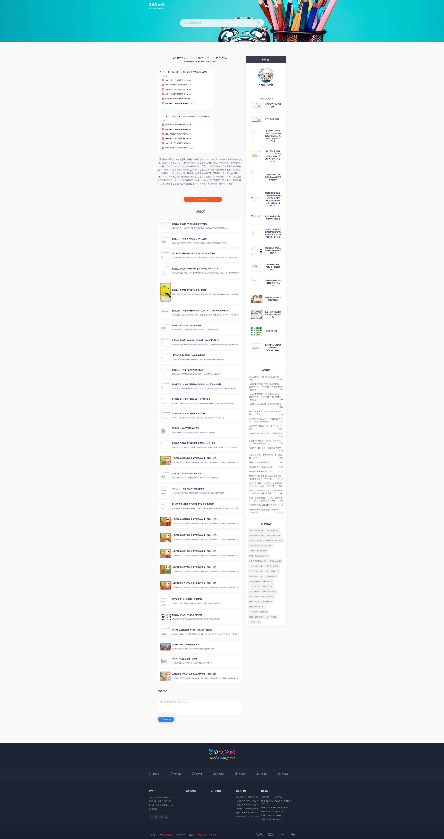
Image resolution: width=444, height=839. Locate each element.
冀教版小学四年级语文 (256, 617)
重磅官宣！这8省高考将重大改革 (262, 505)
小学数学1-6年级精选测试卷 (257, 551)
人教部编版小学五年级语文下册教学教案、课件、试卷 (194, 583)
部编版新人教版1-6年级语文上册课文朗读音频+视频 (193, 443)
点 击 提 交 (166, 719)
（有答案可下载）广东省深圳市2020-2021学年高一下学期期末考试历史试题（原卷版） (265, 397)
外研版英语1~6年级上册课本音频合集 (260, 581)
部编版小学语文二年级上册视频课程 (187, 615)
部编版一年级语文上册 (256, 535)
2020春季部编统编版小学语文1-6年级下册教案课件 (193, 253)
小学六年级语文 (272, 617)
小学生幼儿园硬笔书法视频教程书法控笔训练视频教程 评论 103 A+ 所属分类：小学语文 (273, 233)
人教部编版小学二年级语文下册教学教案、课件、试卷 (194, 535)
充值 (293, 6)
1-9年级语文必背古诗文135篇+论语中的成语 (273, 283)
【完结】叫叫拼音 (271, 331)
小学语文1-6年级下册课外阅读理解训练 (188, 489)
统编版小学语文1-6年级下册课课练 (186, 325)
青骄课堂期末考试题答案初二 (261, 462)
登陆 (276, 6)
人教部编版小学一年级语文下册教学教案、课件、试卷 (194, 551)
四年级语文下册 (267, 586)
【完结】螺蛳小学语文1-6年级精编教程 (188, 355)
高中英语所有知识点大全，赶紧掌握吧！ (265, 433)
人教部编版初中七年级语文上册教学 (260, 546)
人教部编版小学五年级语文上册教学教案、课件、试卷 (194, 674)
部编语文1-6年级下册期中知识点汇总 (187, 370)
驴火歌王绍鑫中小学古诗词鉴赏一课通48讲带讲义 (273, 267)
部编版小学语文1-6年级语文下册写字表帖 (189, 224)
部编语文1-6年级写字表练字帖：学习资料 (189, 239)
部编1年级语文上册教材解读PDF (185, 644)
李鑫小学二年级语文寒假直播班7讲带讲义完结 (273, 314)
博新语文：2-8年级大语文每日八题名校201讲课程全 (273, 250)
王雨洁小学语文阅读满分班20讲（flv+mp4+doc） (273, 347)
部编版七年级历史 (275, 561)
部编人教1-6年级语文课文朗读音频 (186, 473)
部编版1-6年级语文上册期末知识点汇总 (188, 413)
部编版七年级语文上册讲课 (274, 540)
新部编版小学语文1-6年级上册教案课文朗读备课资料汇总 (196, 340)
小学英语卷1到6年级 (271, 566)
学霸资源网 (167, 835)
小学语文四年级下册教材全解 (258, 612)
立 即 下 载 (203, 199)
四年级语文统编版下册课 (257, 607)
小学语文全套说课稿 (272, 119)
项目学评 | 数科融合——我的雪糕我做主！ (266, 448)
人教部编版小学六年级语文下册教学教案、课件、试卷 (194, 458)
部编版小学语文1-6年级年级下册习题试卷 (189, 290)
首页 (267, 6)
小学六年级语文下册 (255, 571)
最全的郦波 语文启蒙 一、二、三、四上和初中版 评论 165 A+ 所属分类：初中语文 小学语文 (273, 156)
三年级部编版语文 (272, 530)
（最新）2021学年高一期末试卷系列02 (265, 404)
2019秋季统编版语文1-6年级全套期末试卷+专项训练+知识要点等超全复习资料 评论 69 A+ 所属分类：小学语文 (273, 199)
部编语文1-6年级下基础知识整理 (185, 428)
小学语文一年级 (254, 622)
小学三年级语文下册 (271, 571)
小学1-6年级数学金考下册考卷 (184, 659)
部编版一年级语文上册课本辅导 (259, 556)
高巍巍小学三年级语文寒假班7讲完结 (273, 298)
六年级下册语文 (254, 591)
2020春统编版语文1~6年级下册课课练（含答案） (193, 630)
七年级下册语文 (267, 602)
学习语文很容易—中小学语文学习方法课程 (273, 217)
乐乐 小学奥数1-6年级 (273, 535)
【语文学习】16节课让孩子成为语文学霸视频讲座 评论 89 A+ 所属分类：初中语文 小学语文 (273, 136)
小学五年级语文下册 (255, 566)
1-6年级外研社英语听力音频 (257, 561)
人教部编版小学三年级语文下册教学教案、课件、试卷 (194, 567)
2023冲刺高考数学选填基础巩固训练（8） (253, 797)
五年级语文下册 (254, 586)
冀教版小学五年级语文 (270, 591)
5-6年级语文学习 (270, 576)
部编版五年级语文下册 (256, 530)
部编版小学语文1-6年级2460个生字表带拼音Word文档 (195, 268)
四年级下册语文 (254, 602)
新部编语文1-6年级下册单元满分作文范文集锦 (191, 399)
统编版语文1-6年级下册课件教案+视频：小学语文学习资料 (196, 384)
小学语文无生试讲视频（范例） (273, 105)
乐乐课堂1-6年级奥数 (255, 540)
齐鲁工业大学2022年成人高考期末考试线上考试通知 (257, 812)
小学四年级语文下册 (255, 576)
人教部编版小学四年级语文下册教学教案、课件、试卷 (194, 519)
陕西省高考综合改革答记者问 (261, 467)
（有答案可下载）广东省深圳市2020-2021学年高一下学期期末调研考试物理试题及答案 (265, 387)
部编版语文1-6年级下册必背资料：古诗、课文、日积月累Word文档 (200, 310)
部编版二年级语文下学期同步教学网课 (261, 596)
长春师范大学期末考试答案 (260, 471)
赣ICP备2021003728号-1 (206, 835)
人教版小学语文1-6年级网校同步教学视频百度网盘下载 (273, 177)
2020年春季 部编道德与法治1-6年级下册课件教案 (193, 504)
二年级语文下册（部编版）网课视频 (187, 599)
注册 (284, 6)
